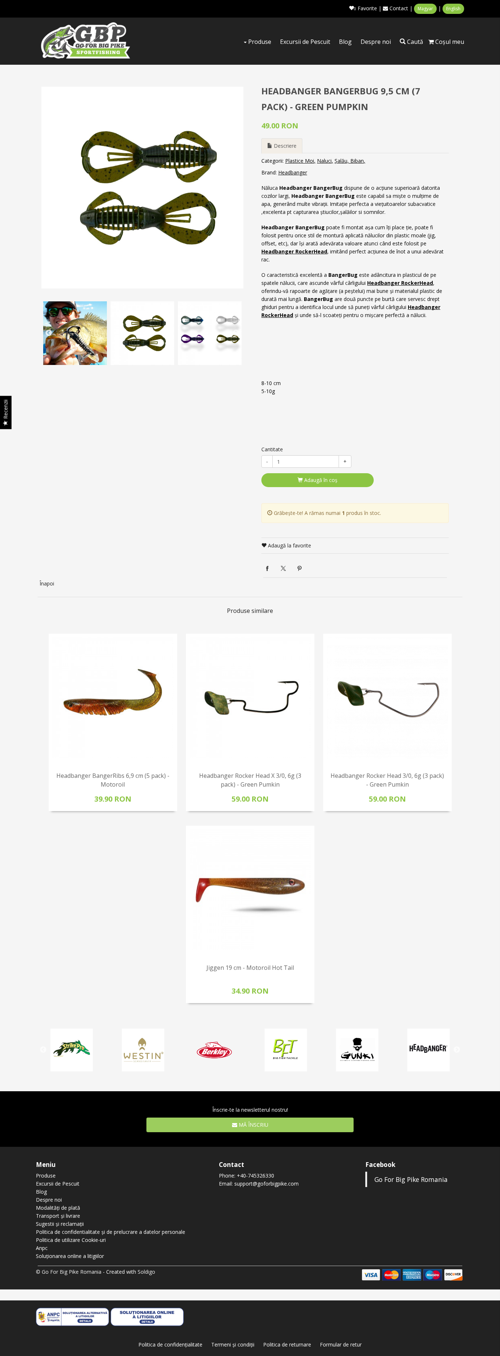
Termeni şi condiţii (232, 1344)
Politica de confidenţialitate (170, 1344)
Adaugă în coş (320, 480)
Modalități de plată (58, 1207)
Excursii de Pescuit (305, 42)
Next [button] (236, 333)
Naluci (324, 160)
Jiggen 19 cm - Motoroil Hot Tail (250, 968)
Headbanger (292, 172)
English (453, 8)
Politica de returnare (287, 1344)
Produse (259, 42)
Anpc (42, 1247)
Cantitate (272, 449)
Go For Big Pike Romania (411, 1179)
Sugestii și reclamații (60, 1223)
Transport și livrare (58, 1215)
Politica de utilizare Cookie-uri (71, 1239)
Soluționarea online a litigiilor (70, 1256)
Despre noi (376, 42)
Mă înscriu (252, 1124)
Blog (345, 42)
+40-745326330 (255, 1175)
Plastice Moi (299, 160)
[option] (142, 188)
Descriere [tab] (284, 145)
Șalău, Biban (349, 160)
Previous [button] (48, 333)
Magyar (425, 8)
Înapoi (47, 583)
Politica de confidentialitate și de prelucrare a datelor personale (110, 1231)
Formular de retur (341, 1344)
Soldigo (146, 1271)
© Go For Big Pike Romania (68, 1271)
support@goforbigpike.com (266, 1183)
